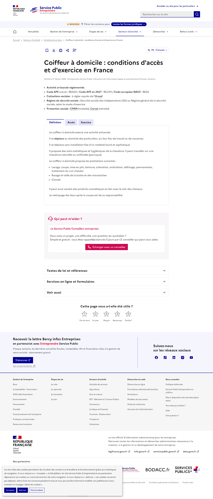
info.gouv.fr (140, 451)
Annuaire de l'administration (140, 409)
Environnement (20, 399)
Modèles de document (137, 399)
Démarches (159, 31)
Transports (94, 419)
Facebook (156, 357)
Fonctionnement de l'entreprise (27, 414)
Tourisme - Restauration (100, 414)
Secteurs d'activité (31, 40)
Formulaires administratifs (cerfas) (142, 389)
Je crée (54, 384)
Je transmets (56, 394)
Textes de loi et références (67, 270)
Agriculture (94, 389)
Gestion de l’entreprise (62, 31)
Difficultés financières (23, 394)
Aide (168, 410)
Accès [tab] (71, 122)
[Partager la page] (67, 50)
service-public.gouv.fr (164, 451)
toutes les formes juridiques (127, 24)
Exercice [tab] (86, 122)
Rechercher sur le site (197, 14)
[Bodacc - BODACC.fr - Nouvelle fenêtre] (157, 470)
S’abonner (21, 360)
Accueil (16, 40)
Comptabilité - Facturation (25, 389)
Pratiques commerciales (23, 419)
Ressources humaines (22, 424)
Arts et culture (95, 394)
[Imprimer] (60, 50)
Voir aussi (54, 292)
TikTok (165, 357)
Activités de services (53, 40)
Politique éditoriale (174, 384)
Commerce (94, 404)
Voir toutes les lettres (22, 366)
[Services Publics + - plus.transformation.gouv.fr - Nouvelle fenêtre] (187, 470)
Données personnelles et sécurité (130, 482)
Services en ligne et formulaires (70, 281)
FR (158, 50)
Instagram (182, 357)
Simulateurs (132, 394)
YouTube (191, 357)
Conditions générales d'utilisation (164, 482)
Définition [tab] (55, 122)
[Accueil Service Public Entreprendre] (50, 13)
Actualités (33, 31)
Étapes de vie (96, 31)
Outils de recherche (136, 404)
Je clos (54, 399)
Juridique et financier (98, 409)
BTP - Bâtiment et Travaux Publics (104, 399)
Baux (15, 384)
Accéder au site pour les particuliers (176, 6)
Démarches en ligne (136, 384)
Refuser (22, 490)
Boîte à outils (187, 31)
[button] (74, 50)
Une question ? (172, 415)
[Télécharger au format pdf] (54, 50)
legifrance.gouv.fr (117, 451)
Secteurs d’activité (128, 31)
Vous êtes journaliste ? (175, 405)
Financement (18, 404)
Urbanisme (94, 424)
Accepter (10, 490)
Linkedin (174, 357)
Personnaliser (37, 490)
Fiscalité (16, 409)
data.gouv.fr (189, 451)
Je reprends (56, 389)
